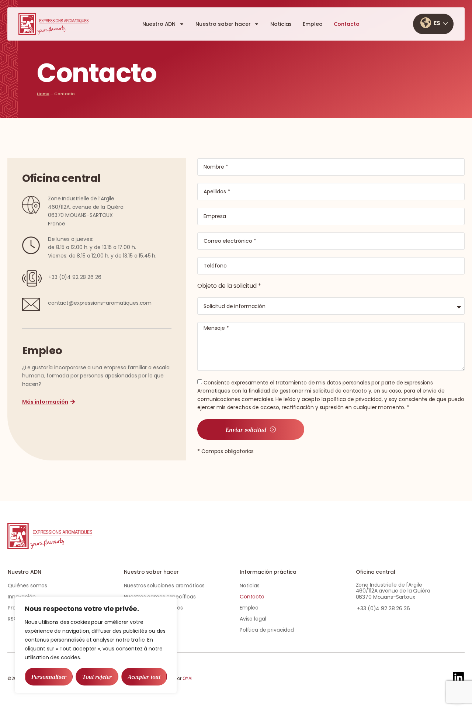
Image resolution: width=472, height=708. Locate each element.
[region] (96, 645)
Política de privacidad (267, 629)
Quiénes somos (27, 585)
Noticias (281, 24)
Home (43, 94)
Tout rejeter (97, 677)
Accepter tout (144, 677)
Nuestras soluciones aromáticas (164, 585)
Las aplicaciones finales (153, 607)
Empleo (312, 24)
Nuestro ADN (159, 24)
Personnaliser (48, 677)
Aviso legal (253, 618)
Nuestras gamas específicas (160, 596)
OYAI (187, 678)
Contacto (347, 24)
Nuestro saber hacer (222, 24)
